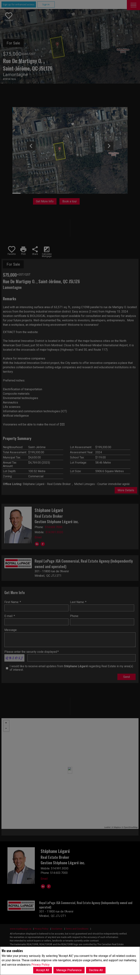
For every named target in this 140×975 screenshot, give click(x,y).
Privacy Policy (40, 964)
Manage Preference (69, 970)
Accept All (42, 970)
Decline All (96, 970)
